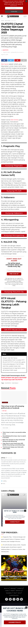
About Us (6, 588)
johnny (3, 457)
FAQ (14, 593)
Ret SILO (4, 410)
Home (2, 20)
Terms (19, 593)
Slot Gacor (13, 20)
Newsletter (9, 593)
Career (7, 590)
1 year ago (9, 457)
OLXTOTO (8, 383)
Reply (3, 483)
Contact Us (20, 588)
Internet (4, 402)
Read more (5, 427)
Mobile (12, 590)
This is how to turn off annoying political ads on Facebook (12, 407)
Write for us (19, 590)
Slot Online (7, 20)
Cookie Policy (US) (13, 595)
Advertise (12, 588)
